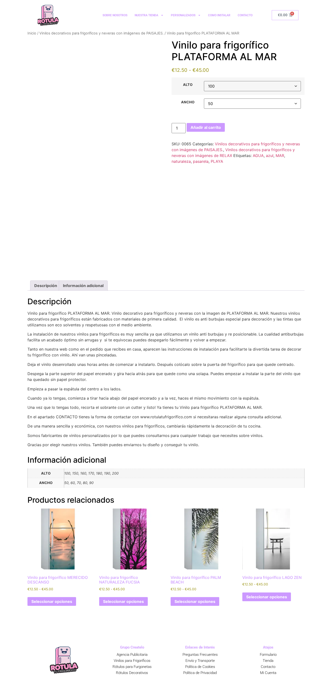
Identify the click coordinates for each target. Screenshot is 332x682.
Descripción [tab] (45, 285)
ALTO (187, 84)
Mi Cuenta (268, 673)
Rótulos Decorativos (132, 673)
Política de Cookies (200, 667)
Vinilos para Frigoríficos (132, 660)
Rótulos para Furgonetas (132, 667)
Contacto (268, 667)
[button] (15, 667)
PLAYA (217, 161)
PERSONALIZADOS (183, 15)
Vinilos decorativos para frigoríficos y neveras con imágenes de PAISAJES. (101, 33)
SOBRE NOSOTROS (115, 15)
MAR (280, 155)
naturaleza (181, 161)
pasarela (201, 161)
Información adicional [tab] (83, 285)
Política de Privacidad (200, 673)
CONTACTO (245, 15)
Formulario (268, 654)
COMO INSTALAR (219, 15)
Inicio (31, 33)
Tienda (268, 660)
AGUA (258, 155)
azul (269, 155)
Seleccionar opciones (51, 601)
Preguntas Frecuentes (200, 654)
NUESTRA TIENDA (146, 15)
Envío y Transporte (200, 660)
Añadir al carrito (206, 127)
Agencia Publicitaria (132, 654)
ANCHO (187, 102)
